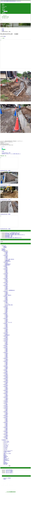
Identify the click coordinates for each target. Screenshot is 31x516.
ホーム (3, 3)
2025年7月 (5, 402)
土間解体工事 (7, 260)
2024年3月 (6, 347)
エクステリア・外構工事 (7, 477)
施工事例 (5, 247)
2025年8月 (6, 405)
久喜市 (6, 254)
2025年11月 (6, 378)
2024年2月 (5, 345)
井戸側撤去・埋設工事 (7, 451)
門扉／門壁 (5, 464)
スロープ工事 (6, 445)
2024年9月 (6, 372)
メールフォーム (3, 22)
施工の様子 (3, 9)
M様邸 (6, 279)
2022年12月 (6, 262)
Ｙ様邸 (6, 258)
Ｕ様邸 (6, 333)
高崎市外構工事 (8, 261)
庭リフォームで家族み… (9, 470)
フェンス (5, 449)
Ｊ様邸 (6, 398)
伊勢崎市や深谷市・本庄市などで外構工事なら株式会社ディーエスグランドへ (21, 487)
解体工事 (5, 462)
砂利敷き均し (6, 459)
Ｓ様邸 (6, 257)
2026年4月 (6, 422)
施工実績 (3, 7)
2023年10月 (6, 273)
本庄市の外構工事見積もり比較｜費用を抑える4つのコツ (13, 237)
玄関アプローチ (6, 458)
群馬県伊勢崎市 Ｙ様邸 (8, 235)
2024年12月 (6, 338)
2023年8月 (6, 323)
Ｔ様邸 (6, 253)
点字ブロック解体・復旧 (9, 304)
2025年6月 (6, 400)
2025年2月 (6, 386)
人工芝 (5, 452)
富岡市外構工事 (8, 264)
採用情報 (3, 12)
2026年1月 (6, 411)
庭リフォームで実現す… (9, 471)
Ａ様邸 (6, 269)
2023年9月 (6, 328)
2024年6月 (6, 361)
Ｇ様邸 (6, 256)
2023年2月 (6, 291)
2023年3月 (6, 296)
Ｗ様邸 (6, 331)
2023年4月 (6, 300)
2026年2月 (6, 415)
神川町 (6, 305)
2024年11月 (6, 335)
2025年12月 (6, 381)
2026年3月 (6, 417)
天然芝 (5, 454)
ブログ (3, 8)
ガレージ (5, 443)
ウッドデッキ (6, 440)
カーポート (6, 442)
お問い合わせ (4, 13)
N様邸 (6, 266)
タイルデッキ (6, 446)
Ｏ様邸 (6, 293)
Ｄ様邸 (6, 348)
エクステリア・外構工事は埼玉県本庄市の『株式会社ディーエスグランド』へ (11, 513)
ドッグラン (5, 448)
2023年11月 (6, 278)
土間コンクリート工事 (7, 453)
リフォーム (7, 303)
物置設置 (5, 457)
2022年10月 (6, 251)
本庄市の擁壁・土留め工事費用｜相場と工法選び (12, 233)
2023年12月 (6, 282)
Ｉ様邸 (6, 329)
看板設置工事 (7, 334)
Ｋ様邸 (6, 252)
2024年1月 (6, 340)
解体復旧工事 (6, 463)
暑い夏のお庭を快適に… (9, 469)
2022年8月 (5, 265)
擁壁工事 (5, 455)
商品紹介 (5, 246)
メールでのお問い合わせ (11, 491)
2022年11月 (6, 255)
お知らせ (4, 245)
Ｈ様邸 (6, 263)
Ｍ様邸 (6, 275)
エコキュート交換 (6, 441)
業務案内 (3, 4)
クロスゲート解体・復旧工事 (9, 259)
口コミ (3, 5)
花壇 (4, 461)
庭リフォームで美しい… (9, 472)
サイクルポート (6, 444)
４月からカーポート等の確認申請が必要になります (12, 232)
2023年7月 (6, 318)
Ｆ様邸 (6, 307)
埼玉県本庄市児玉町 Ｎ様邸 (5, 170)
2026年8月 (6, 436)
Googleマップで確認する (4, 506)
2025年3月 (6, 390)
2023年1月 (6, 285)
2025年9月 (6, 407)
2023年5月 (6, 306)
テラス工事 (5, 447)
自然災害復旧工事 (6, 460)
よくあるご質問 (4, 6)
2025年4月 (6, 393)
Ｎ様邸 (4, 36)
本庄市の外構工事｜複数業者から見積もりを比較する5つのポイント (15, 234)
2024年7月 (6, 366)
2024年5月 (6, 358)
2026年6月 (6, 431)
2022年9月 (6, 268)
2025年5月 (6, 397)
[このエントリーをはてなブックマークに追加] (2, 148)
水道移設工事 (6, 456)
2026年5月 (6, 427)
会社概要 (3, 10)
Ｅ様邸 (6, 324)
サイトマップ (5, 11)
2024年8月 (5, 369)
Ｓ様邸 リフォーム (8, 322)
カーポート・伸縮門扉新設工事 (10, 290)
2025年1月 (6, 384)
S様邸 (6, 312)
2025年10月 (6, 375)
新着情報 (3, 249)
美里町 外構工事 (8, 295)
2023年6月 (6, 313)
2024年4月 (6, 352)
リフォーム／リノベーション (8, 450)
